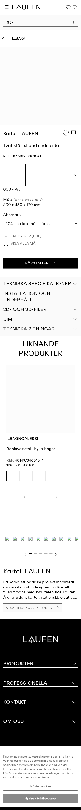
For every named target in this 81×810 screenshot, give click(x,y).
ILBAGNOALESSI (22, 438)
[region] (40, 776)
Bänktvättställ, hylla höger (30, 448)
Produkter (18, 663)
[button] (72, 23)
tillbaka (17, 38)
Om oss (13, 721)
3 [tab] (40, 553)
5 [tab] (51, 553)
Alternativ (12, 214)
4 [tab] (46, 553)
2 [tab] (35, 553)
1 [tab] (30, 553)
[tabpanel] (40, 427)
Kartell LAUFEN (27, 571)
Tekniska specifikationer (37, 283)
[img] (11, 476)
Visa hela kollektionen (29, 608)
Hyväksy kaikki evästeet (40, 798)
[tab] (40, 296)
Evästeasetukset (40, 786)
